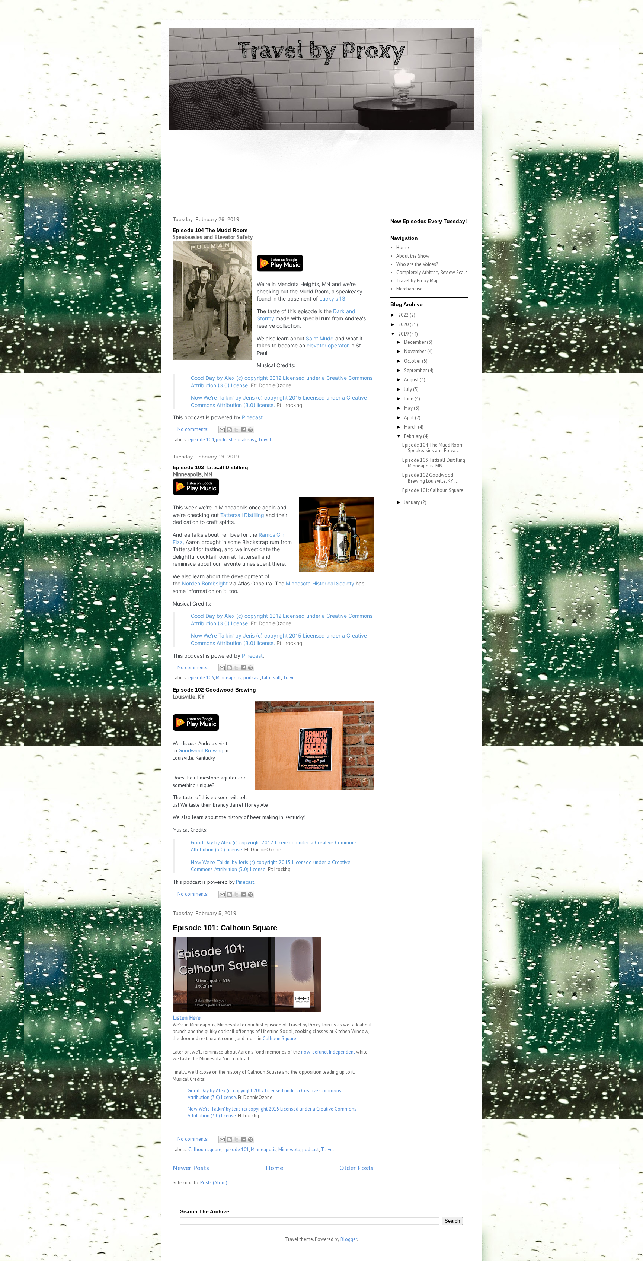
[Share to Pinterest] (250, 429)
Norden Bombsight (205, 583)
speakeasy (245, 439)
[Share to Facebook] (243, 429)
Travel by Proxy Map (417, 280)
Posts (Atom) (213, 1182)
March (411, 427)
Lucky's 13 (332, 298)
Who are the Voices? (417, 264)
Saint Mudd (320, 338)
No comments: (193, 429)
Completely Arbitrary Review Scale (432, 272)
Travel (264, 439)
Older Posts (356, 1167)
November (415, 351)
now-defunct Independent (328, 1052)
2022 (404, 315)
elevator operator (328, 345)
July (408, 389)
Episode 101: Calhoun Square (225, 928)
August (412, 380)
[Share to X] (236, 429)
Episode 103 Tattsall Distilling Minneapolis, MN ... (433, 463)
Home (274, 1167)
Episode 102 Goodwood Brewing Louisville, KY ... (430, 478)
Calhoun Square (279, 1038)
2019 (404, 334)
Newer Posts (191, 1167)
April (409, 417)
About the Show (413, 256)
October (413, 361)
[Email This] (222, 429)
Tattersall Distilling (242, 515)
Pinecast (252, 417)
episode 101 (236, 1149)
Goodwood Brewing (201, 750)
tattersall (271, 677)
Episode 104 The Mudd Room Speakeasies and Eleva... (433, 448)
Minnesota (289, 1149)
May (409, 408)
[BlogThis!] (229, 429)
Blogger (348, 1239)
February (413, 436)
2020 (404, 324)
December (415, 342)
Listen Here (187, 1017)
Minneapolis (228, 677)
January (412, 502)
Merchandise (409, 289)
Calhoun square (204, 1149)
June (409, 399)
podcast (224, 439)
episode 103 (201, 677)
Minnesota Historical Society (320, 583)
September (416, 370)
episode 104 (201, 439)
